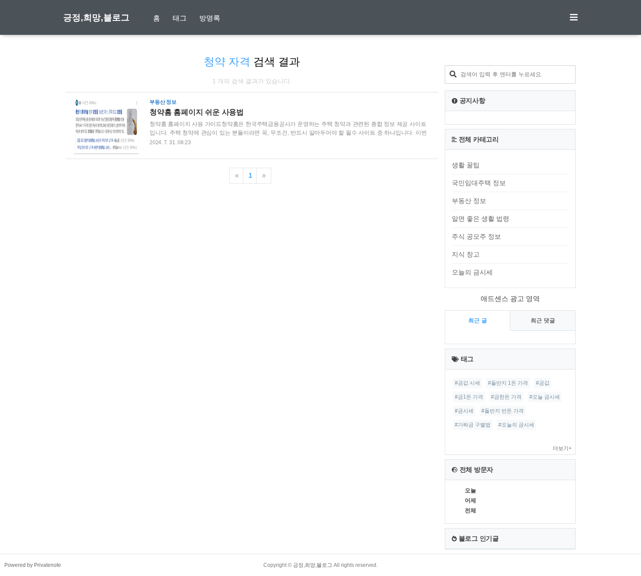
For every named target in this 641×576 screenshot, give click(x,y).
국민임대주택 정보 (479, 182)
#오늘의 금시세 (516, 425)
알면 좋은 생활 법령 (480, 218)
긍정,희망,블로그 (96, 17)
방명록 (209, 18)
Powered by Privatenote (32, 565)
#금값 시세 (467, 383)
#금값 (542, 383)
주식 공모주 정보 (476, 236)
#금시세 (464, 411)
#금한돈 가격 (506, 397)
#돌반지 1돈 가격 (508, 383)
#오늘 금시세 (544, 397)
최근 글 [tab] (477, 320)
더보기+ (562, 448)
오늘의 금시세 (472, 272)
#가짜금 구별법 (473, 425)
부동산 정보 (469, 200)
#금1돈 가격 (469, 397)
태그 (180, 18)
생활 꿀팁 (466, 165)
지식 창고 (466, 254)
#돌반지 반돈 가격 (502, 411)
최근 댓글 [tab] (543, 320)
